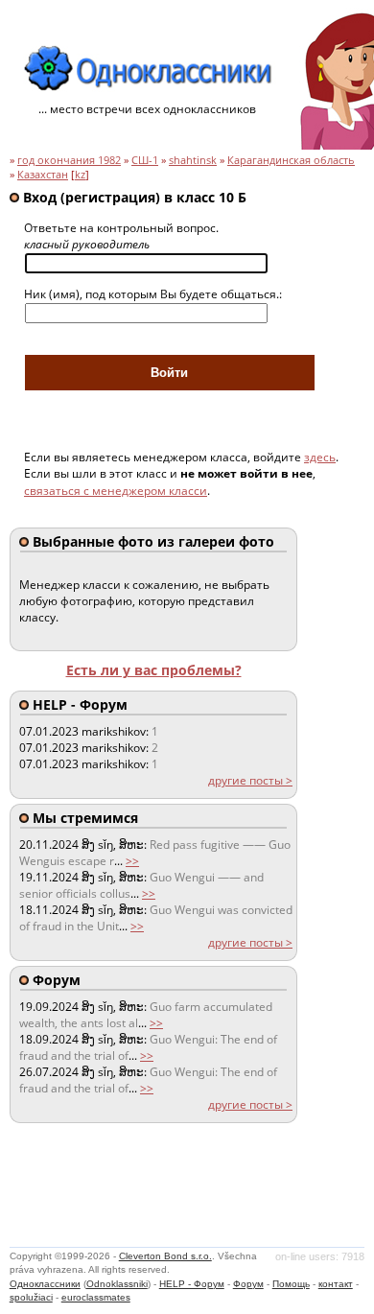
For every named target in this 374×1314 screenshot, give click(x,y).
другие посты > (250, 780)
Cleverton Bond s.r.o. (165, 1256)
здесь (320, 457)
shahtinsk (193, 160)
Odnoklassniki (117, 1284)
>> (132, 861)
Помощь (291, 1284)
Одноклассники (45, 1284)
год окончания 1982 (69, 160)
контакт (335, 1284)
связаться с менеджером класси (115, 490)
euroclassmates (95, 1297)
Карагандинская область (291, 160)
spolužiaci (31, 1297)
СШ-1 (144, 160)
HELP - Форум (191, 1284)
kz (80, 174)
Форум (248, 1284)
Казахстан (42, 174)
